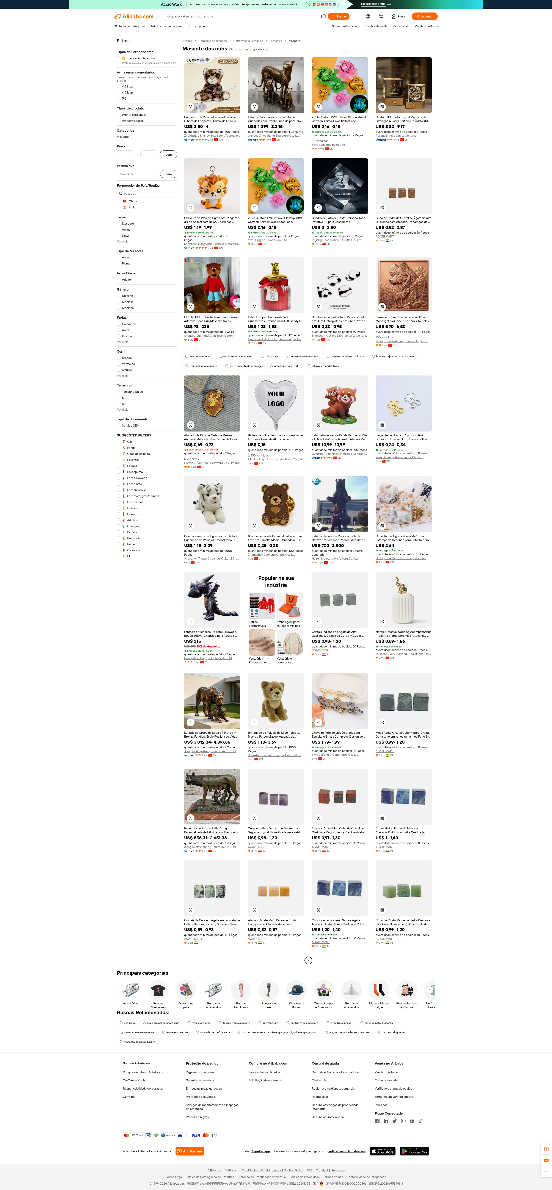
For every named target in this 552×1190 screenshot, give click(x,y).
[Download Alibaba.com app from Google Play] (414, 1151)
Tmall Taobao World (255, 1170)
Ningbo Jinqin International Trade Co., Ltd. (276, 459)
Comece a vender (387, 1080)
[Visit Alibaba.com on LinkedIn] (386, 1121)
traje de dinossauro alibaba (347, 356)
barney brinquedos (394, 1032)
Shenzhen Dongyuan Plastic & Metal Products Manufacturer (212, 244)
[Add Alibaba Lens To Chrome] (190, 1151)
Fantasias (276, 40)
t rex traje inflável (341, 1022)
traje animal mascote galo (163, 1022)
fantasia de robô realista (215, 1032)
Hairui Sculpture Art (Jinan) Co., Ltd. (335, 558)
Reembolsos (320, 1096)
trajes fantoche (201, 1022)
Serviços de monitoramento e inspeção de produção (212, 1106)
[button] (323, 16)
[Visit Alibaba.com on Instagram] (403, 1121)
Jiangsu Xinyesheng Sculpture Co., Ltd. (274, 135)
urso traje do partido (286, 365)
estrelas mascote (177, 1032)
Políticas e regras (197, 1117)
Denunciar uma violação (328, 1117)
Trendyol (322, 1170)
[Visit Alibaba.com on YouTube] (411, 1121)
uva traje (129, 1022)
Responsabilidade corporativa (143, 1088)
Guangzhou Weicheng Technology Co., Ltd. (404, 341)
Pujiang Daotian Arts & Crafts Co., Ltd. (337, 240)
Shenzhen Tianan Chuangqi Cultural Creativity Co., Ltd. (212, 558)
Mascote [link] (294, 40)
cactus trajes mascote (304, 1022)
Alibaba (187, 40)
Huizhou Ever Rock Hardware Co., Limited (212, 462)
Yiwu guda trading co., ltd (328, 144)
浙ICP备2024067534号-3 (386, 1183)
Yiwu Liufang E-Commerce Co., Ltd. (399, 457)
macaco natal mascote (379, 1022)
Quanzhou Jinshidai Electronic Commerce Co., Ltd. (340, 453)
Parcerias (381, 1105)
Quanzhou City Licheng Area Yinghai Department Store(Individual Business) (276, 339)
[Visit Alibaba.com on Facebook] (377, 1121)
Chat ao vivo (320, 1080)
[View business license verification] (315, 1183)
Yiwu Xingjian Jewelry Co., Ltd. (268, 240)
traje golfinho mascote (203, 365)
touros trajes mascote (236, 1022)
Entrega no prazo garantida (204, 1088)
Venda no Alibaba (386, 1072)
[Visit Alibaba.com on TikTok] (420, 1121)
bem (168, 154)
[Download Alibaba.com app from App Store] (383, 1151)
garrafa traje (270, 1022)
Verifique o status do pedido (393, 1088)
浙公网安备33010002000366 (346, 1183)
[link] (546, 1149)
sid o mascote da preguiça (246, 365)
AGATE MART (385, 236)
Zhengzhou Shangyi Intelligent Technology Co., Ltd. (212, 135)
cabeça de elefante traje (139, 1032)
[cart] (382, 17)
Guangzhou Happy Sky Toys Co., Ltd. (208, 658)
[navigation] (147, 501)
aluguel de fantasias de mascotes (349, 1032)
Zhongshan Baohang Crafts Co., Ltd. (272, 554)
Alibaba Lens (147, 1151)
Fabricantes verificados (264, 1072)
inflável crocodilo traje (325, 365)
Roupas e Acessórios (213, 40)
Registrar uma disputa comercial (333, 1088)
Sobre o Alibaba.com (137, 1063)
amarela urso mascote (304, 356)
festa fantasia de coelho (237, 356)
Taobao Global (293, 1170)
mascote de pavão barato (139, 1041)
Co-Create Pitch (134, 1080)
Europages (338, 1170)
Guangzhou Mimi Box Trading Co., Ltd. (401, 558)
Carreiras (129, 1096)
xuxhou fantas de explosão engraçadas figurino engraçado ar (280, 1032)
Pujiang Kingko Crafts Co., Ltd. (396, 135)
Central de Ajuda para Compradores (336, 1072)
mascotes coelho (200, 356)
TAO (309, 1170)
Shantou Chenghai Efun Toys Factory (209, 335)
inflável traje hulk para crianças (395, 356)
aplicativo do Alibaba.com (346, 1151)
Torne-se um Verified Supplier (394, 1096)
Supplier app (260, 1151)
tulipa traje (271, 356)
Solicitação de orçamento (266, 1080)
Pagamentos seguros (200, 1072)
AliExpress (214, 1170)
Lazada (276, 1170)
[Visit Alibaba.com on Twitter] (394, 1121)
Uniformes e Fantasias (248, 40)
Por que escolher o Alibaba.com (144, 1072)
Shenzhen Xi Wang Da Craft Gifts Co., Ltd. (339, 335)
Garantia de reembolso (201, 1080)
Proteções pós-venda (200, 1096)
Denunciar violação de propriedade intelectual (335, 1106)
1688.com (231, 1170)
